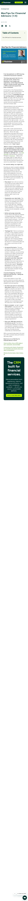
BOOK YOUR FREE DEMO (14, 395)
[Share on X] (10, 26)
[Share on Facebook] (6, 26)
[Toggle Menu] (25, 2)
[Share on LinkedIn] (2, 26)
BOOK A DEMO (19, 2)
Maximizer (12, 155)
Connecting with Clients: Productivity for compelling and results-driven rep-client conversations (13, 349)
